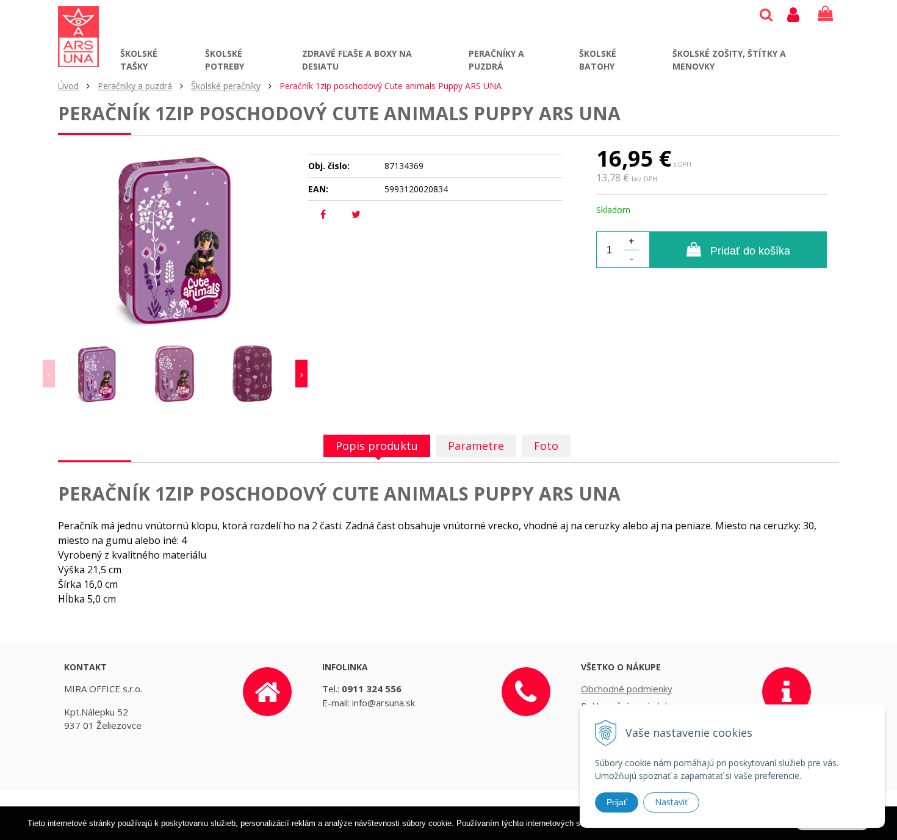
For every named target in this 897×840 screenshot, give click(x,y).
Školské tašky (138, 60)
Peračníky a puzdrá (496, 60)
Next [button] (301, 374)
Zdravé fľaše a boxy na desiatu (357, 60)
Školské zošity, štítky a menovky (729, 60)
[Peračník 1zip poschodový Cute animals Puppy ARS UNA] (175, 239)
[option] (97, 373)
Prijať (617, 802)
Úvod (68, 86)
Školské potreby (224, 60)
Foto (546, 445)
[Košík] (825, 13)
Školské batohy (597, 60)
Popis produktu (377, 445)
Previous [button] (49, 374)
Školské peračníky (226, 86)
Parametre (476, 445)
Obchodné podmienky (626, 688)
